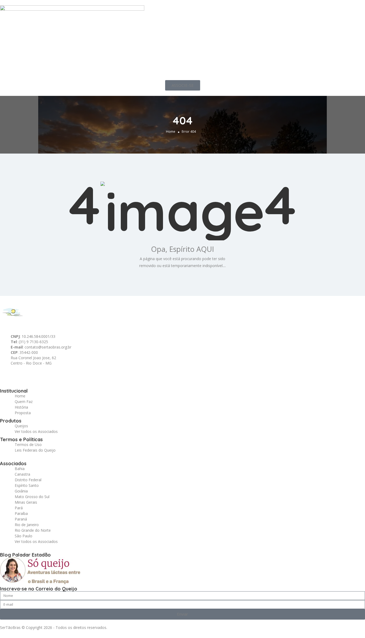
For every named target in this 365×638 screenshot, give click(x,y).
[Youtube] (64, 375)
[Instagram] (50, 375)
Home (170, 131)
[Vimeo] (79, 375)
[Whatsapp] (6, 375)
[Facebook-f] (21, 375)
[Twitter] (35, 375)
